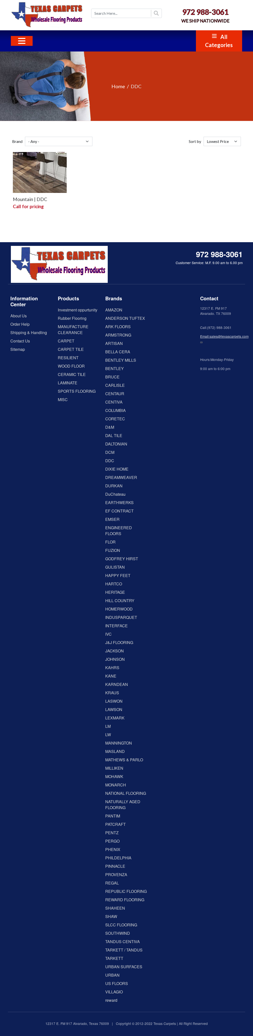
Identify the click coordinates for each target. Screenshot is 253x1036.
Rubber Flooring (72, 318)
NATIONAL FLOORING (125, 793)
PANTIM (112, 816)
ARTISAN (114, 343)
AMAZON (113, 310)
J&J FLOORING (119, 642)
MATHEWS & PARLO (124, 760)
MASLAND (115, 751)
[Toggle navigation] (22, 41)
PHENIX (112, 849)
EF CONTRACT (119, 511)
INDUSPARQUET (121, 617)
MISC (63, 399)
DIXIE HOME (116, 469)
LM (108, 726)
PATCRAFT (115, 824)
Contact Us (20, 341)
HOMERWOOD (119, 609)
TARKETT (114, 958)
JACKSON (114, 651)
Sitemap (17, 349)
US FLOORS (116, 983)
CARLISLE (115, 385)
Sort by (195, 141)
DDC (109, 460)
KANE (110, 676)
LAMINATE (67, 383)
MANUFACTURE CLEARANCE (73, 329)
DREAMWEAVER (121, 477)
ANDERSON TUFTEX (125, 318)
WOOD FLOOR (71, 366)
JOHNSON (115, 659)
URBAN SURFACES (123, 966)
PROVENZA (116, 874)
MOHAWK (114, 776)
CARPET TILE (71, 349)
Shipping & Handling (28, 332)
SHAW (111, 916)
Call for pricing (28, 206)
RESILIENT (68, 357)
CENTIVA (114, 402)
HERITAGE (115, 592)
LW (108, 734)
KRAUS (112, 693)
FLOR (110, 542)
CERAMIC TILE (72, 374)
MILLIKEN (114, 768)
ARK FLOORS (118, 326)
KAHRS (112, 667)
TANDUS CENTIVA (122, 941)
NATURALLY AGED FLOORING (122, 804)
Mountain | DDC (30, 199)
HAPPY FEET (117, 575)
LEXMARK (115, 718)
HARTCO (113, 584)
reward (111, 1000)
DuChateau (115, 494)
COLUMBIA (115, 410)
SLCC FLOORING (121, 925)
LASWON (114, 701)
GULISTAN (115, 567)
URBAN (112, 975)
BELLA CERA (117, 352)
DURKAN (114, 486)
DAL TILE (113, 435)
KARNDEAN (116, 684)
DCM (109, 452)
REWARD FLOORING (124, 899)
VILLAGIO (114, 992)
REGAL (112, 883)
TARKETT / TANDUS (124, 950)
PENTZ (112, 832)
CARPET (66, 341)
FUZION (112, 550)
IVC (108, 634)
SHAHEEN (115, 908)
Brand (17, 141)
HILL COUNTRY (119, 600)
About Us (18, 316)
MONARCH (115, 785)
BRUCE (112, 377)
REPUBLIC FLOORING (126, 891)
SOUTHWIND (117, 933)
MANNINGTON (118, 743)
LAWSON (113, 709)
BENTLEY (114, 368)
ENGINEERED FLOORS (118, 530)
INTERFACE (116, 625)
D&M (109, 427)
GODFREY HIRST (121, 558)
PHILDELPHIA (118, 858)
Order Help (20, 324)
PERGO (112, 841)
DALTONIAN (116, 444)
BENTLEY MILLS (120, 360)
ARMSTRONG (118, 335)
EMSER (112, 519)
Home (118, 86)
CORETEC (115, 419)
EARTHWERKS (119, 502)
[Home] (47, 15)
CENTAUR (114, 393)
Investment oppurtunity (77, 310)
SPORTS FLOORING (77, 391)
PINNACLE (115, 866)
